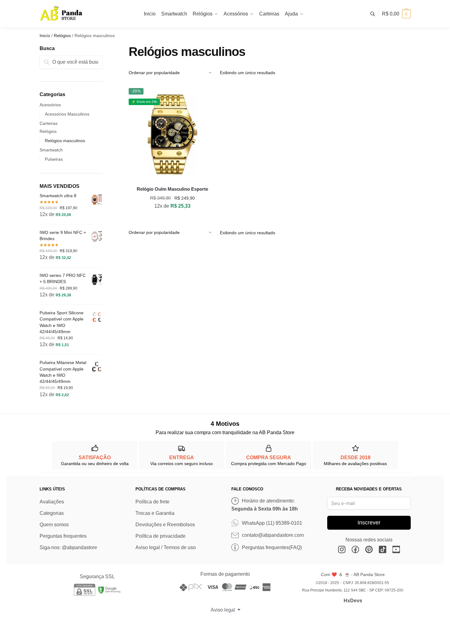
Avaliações (52, 501)
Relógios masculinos (65, 140)
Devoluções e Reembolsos (165, 524)
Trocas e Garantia (154, 513)
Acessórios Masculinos (67, 114)
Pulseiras (54, 159)
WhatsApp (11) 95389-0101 (272, 523)
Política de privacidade (160, 536)
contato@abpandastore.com (273, 535)
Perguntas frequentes (63, 536)
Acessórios (50, 104)
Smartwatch (51, 149)
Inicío (45, 35)
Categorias (52, 513)
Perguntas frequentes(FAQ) (272, 547)
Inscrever (369, 522)
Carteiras (49, 123)
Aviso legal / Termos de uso (165, 547)
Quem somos (54, 524)
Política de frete (152, 501)
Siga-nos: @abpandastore (68, 547)
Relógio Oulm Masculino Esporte (172, 189)
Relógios (62, 35)
